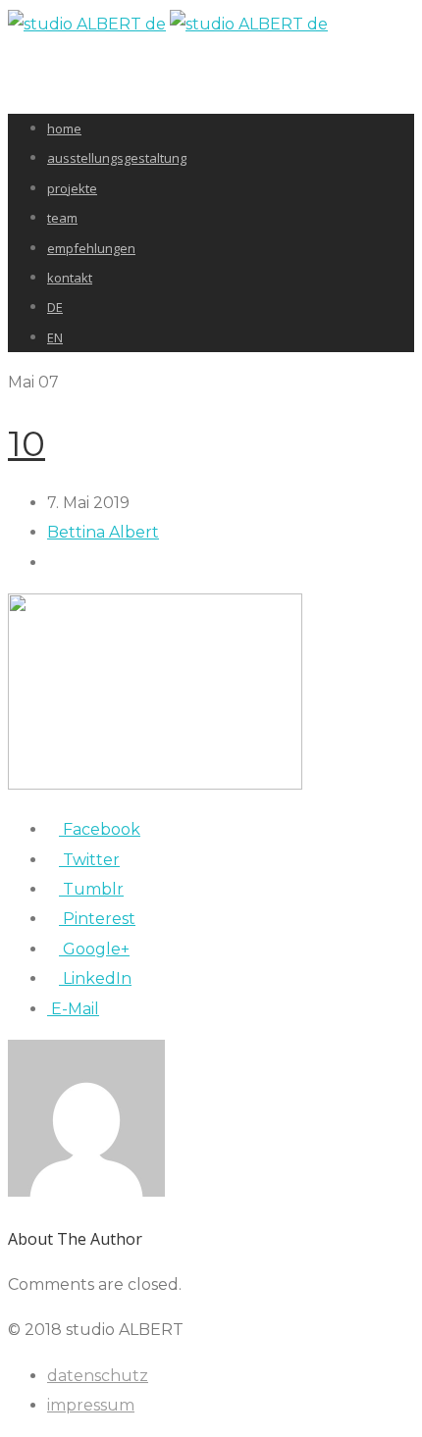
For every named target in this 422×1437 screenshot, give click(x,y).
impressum (90, 1405)
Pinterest (97, 918)
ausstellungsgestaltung (116, 158)
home (64, 128)
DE (55, 307)
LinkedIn (95, 978)
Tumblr (91, 889)
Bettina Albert (103, 532)
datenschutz (97, 1375)
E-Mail (73, 1009)
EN (55, 337)
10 (26, 443)
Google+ (94, 949)
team (62, 218)
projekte (72, 188)
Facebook (99, 829)
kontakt (69, 277)
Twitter (89, 859)
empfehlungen (91, 248)
